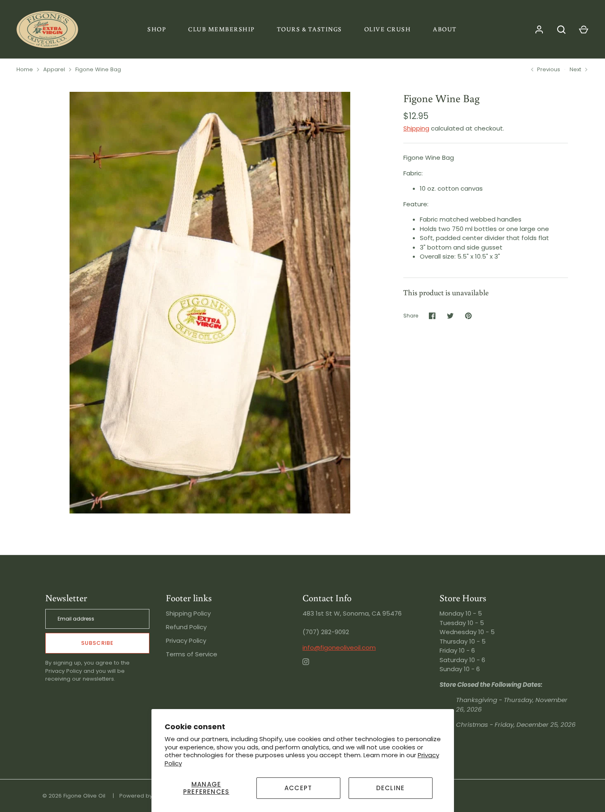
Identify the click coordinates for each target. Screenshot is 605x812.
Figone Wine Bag (98, 69)
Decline (390, 788)
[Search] (561, 30)
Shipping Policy (188, 613)
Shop (156, 29)
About (445, 29)
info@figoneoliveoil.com (339, 647)
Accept (298, 788)
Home (24, 69)
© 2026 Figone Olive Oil (73, 796)
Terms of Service (191, 654)
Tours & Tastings (309, 29)
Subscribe (97, 643)
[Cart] (584, 30)
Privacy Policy (186, 640)
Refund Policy (186, 627)
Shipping (416, 128)
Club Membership (221, 29)
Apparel (54, 69)
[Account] (539, 30)
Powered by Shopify (146, 796)
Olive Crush (387, 29)
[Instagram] (311, 667)
